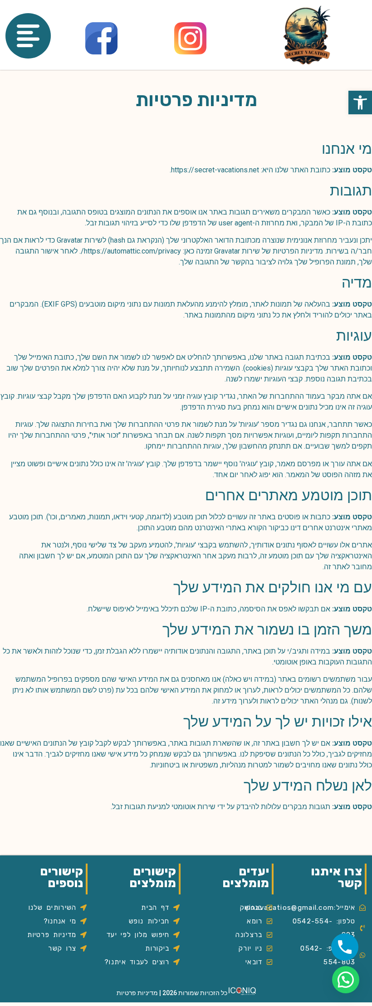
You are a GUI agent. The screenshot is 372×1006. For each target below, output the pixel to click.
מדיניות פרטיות (137, 992)
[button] (360, 102)
